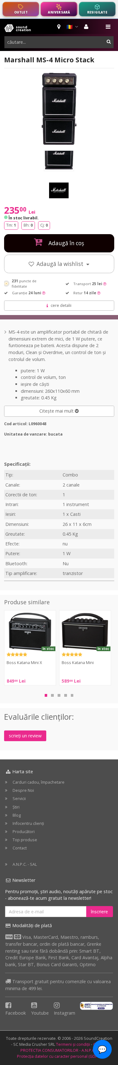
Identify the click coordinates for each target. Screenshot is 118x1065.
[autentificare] (87, 27)
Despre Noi (23, 790)
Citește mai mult (57, 411)
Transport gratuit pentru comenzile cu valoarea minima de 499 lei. (58, 984)
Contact (20, 848)
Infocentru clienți (28, 823)
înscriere (99, 912)
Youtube (40, 1013)
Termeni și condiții (73, 1044)
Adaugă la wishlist (61, 264)
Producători (24, 831)
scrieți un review (25, 736)
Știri (16, 807)
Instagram (64, 1013)
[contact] (59, 27)
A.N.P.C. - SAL (25, 864)
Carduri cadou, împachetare (39, 782)
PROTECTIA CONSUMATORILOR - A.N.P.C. (58, 1050)
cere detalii (61, 305)
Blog (17, 815)
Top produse (25, 839)
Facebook (15, 1013)
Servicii (19, 798)
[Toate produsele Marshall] (59, 190)
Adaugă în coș (65, 243)
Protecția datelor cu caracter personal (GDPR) (59, 1056)
